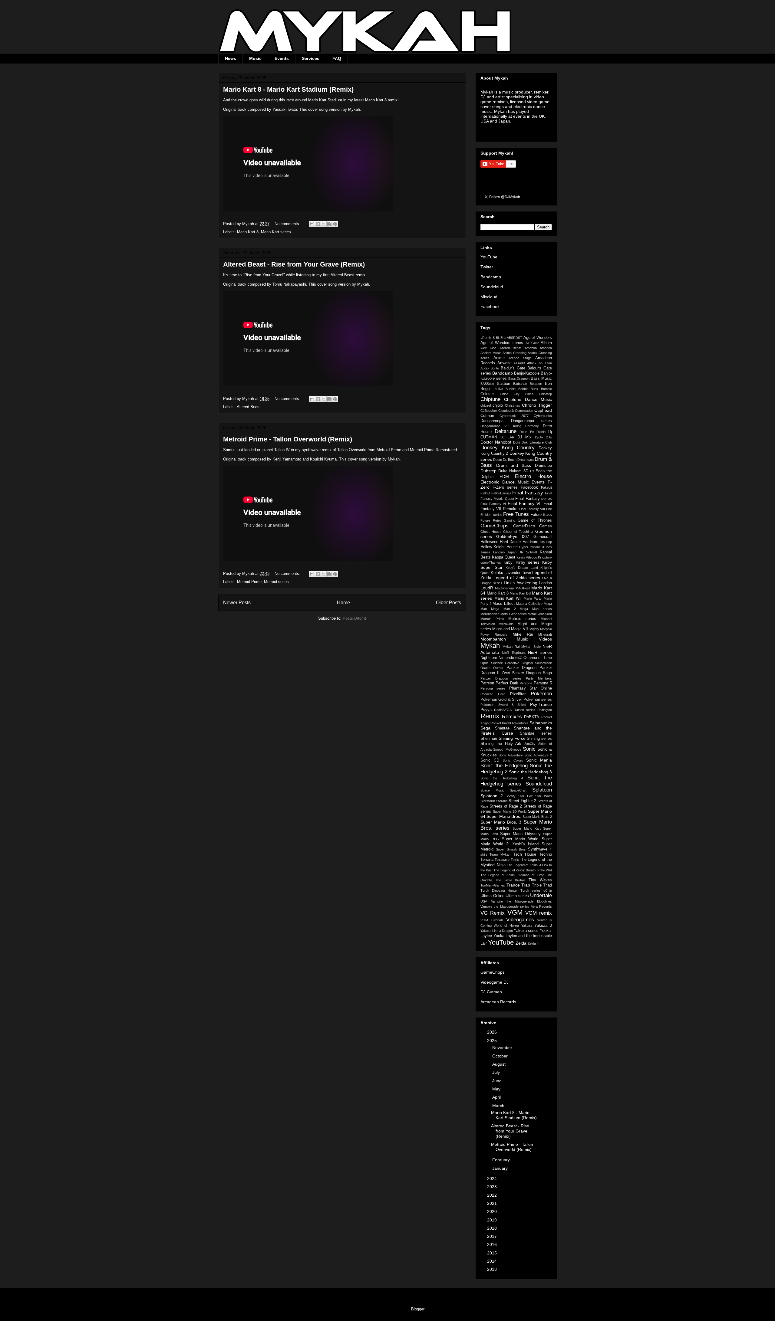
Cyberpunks (543, 416)
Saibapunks (540, 722)
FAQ (336, 58)
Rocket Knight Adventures (509, 723)
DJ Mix (524, 437)
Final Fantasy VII (525, 503)
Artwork (504, 363)
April (497, 1097)
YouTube (488, 256)
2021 (492, 1203)
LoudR (486, 587)
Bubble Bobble (517, 389)
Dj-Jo (539, 437)
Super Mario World (520, 839)
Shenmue (488, 738)
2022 (492, 1195)
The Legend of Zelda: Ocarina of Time (512, 875)
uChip (547, 890)
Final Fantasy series (533, 499)
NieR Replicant (514, 652)
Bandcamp (490, 276)
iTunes (547, 547)
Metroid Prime (249, 581)
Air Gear (532, 343)
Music (255, 58)
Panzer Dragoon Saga (532, 673)
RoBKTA (531, 717)
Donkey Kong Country (507, 448)
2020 (492, 1211)
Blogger (417, 1309)
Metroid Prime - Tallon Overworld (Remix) (287, 439)
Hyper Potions (529, 547)
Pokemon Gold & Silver (501, 699)
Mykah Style (530, 646)
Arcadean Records (498, 1001)
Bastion (503, 384)
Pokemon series (537, 699)
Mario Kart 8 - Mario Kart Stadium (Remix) (288, 89)
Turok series (530, 890)
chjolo (498, 405)
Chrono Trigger (537, 405)
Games (545, 526)
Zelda (521, 943)
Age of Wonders (537, 338)
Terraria (486, 859)
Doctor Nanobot (495, 442)
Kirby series (527, 562)
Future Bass (541, 515)
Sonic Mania (539, 760)
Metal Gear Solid (540, 614)
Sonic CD (489, 760)
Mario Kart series (276, 232)
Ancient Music (490, 353)
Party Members (539, 678)
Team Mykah (500, 854)
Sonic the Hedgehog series (516, 781)
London (545, 583)
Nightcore (488, 658)
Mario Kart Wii (507, 598)
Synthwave (537, 849)
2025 (492, 1040)
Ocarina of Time (537, 658)
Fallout (485, 493)
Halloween (489, 542)
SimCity (530, 744)
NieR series (540, 652)
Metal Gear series (513, 614)
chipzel (485, 405)
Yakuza (526, 925)
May (497, 1089)
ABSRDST (514, 337)
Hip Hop (546, 542)
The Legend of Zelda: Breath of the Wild (522, 870)
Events (282, 58)
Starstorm (487, 801)
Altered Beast (249, 407)
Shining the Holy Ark (501, 744)
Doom (497, 459)
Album (546, 343)
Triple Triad (542, 885)
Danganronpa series (531, 421)
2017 (492, 1236)
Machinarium (504, 588)
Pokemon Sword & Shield (503, 704)
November (502, 1047)
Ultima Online (492, 896)
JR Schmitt (528, 552)
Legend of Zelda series (516, 577)
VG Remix (492, 913)
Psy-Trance (541, 704)
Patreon (487, 683)
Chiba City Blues (516, 394)
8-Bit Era (499, 337)
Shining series (539, 738)
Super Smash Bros (511, 849)
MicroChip (506, 624)
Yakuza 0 (543, 925)
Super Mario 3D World (510, 811)
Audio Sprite (489, 368)
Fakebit (546, 487)
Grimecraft (542, 537)
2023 (492, 1186)
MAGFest (523, 588)
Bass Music (541, 378)
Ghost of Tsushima (518, 531)
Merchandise (490, 614)
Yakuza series (526, 931)
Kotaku (497, 573)
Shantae (502, 728)
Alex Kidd (488, 348)
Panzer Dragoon (521, 668)
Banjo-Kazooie (526, 373)
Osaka (485, 668)
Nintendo (506, 658)
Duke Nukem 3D (513, 471)
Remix (489, 716)
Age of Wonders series (501, 343)
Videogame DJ (494, 982)
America (546, 348)
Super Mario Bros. (503, 816)
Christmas (512, 405)
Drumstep (543, 466)
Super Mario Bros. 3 (500, 822)
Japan (511, 552)
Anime (499, 358)
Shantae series (536, 733)
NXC (518, 658)
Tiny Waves (540, 880)
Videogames (520, 920)
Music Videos (534, 639)
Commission (524, 410)
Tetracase (502, 859)
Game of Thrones (535, 520)
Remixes (512, 717)
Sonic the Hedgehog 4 (501, 778)
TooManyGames (492, 885)
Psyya (486, 710)
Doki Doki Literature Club (532, 442)
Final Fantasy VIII (532, 509)
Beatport (536, 383)
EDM (504, 476)
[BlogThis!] (318, 224)
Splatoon (542, 790)
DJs (549, 437)
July (496, 1072)
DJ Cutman (491, 991)
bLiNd (499, 389)
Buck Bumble (541, 389)
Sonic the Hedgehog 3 (530, 771)
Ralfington (544, 710)
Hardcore (530, 542)
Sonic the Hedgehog (504, 766)
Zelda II (533, 943)
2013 (492, 1269)
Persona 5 (543, 683)
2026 (492, 1032)
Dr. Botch (509, 459)
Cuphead (543, 410)
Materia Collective (529, 603)
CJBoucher (488, 410)
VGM (515, 912)
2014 (492, 1261)
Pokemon (541, 694)
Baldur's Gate (513, 368)
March (499, 1105)
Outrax (498, 668)
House (512, 547)
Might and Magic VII (510, 629)
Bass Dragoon (519, 378)
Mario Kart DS (520, 593)
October (500, 1056)
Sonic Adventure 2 (538, 755)
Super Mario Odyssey (520, 834)
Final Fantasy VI (493, 504)
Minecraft (545, 634)
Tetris (515, 859)
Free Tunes (516, 514)
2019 (492, 1220)
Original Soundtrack (537, 663)
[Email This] (312, 224)
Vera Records (541, 906)
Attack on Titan (539, 363)
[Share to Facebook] (329, 224)
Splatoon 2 (491, 795)
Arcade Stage (520, 358)
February (501, 1159)
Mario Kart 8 (248, 232)
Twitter (486, 266)
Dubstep (488, 470)
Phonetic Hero (492, 694)
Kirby (508, 562)
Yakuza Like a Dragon (496, 931)
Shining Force (512, 738)
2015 (492, 1253)
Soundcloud (491, 286)
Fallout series (501, 493)
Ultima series (517, 896)
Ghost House (490, 531)
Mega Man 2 (503, 609)
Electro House (533, 476)
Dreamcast (525, 459)
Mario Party (533, 598)
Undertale (541, 895)
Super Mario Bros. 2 (537, 816)
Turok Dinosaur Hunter (499, 890)
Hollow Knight (492, 547)
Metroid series (276, 581)
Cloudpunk (506, 410)
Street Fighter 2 (522, 801)
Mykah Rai (511, 646)
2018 (492, 1228)
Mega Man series (536, 609)
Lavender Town (517, 573)
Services (310, 58)
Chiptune (490, 399)
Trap (525, 885)
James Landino (492, 552)
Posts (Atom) (354, 618)
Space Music (492, 790)
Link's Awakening (520, 582)
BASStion (487, 383)
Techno (545, 854)
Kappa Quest (503, 557)
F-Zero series (505, 487)
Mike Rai (523, 634)
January (500, 1168)
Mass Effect (503, 603)
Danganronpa (491, 421)
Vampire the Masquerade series (504, 906)
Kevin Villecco (526, 557)
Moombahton (493, 639)
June (497, 1080)
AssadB (519, 363)
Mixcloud (488, 296)
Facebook (490, 306)
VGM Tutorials (491, 920)
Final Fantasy (527, 493)
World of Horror (506, 925)
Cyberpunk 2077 (514, 416)
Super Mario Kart (526, 828)
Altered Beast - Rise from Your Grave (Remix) (294, 264)
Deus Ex (526, 432)
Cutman (487, 416)
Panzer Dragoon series (501, 678)
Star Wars (543, 796)
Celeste (487, 394)
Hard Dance (510, 542)
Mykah (490, 645)
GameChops (494, 526)
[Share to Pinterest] (335, 224)
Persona (526, 683)
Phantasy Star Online (530, 688)
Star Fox (525, 796)
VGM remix (538, 913)
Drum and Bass (513, 465)
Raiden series (524, 710)
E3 (532, 471)
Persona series (493, 688)
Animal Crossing (515, 353)
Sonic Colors (513, 760)
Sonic (529, 749)
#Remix (486, 337)
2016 (492, 1244)
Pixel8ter (518, 694)
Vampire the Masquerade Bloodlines (521, 901)
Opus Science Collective (499, 663)
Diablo (541, 432)
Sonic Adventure (511, 755)
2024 (492, 1178)
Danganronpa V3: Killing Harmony (509, 426)
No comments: (288, 223)
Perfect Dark (507, 683)
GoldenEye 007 (512, 536)
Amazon (531, 348)
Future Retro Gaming (497, 520)
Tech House (524, 854)
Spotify (511, 796)
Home (343, 602)
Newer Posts (237, 602)
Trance (513, 885)
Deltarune (505, 431)
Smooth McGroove (507, 749)
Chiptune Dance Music (528, 399)
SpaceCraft (518, 790)
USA (483, 901)
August (499, 1064)
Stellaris (502, 801)
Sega (485, 728)
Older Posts (448, 602)
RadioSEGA (503, 710)
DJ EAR (507, 437)
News (230, 58)
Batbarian (520, 383)
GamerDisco (524, 526)
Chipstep (545, 394)
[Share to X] (324, 224)
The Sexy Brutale (510, 880)
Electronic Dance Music (504, 482)
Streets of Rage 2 (506, 806)
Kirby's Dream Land (522, 567)
